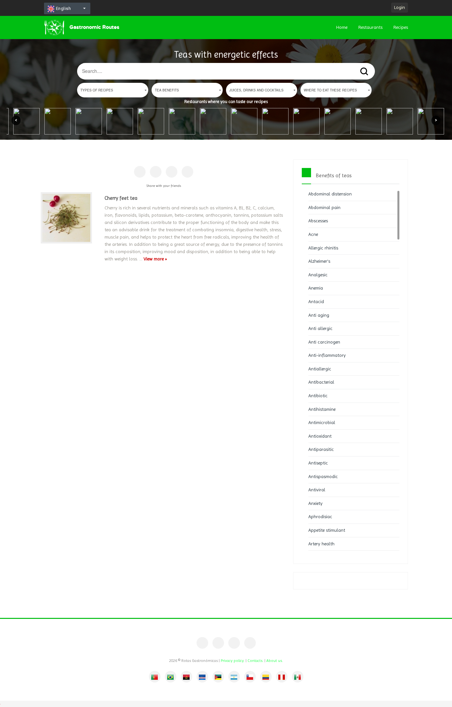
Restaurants (370, 27)
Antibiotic (318, 395)
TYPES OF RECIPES (96, 90)
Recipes (400, 27)
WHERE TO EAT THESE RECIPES (330, 90)
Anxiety (315, 503)
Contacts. (255, 660)
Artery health (321, 543)
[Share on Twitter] (171, 172)
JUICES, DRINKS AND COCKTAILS (256, 90)
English (63, 8)
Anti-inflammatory (327, 355)
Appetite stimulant (326, 530)
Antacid (316, 301)
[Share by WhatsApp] (187, 172)
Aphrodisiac (320, 516)
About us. (274, 660)
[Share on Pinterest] (155, 172)
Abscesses (318, 220)
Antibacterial (321, 382)
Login (399, 7)
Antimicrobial (321, 422)
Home (341, 27)
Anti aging (318, 315)
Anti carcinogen (324, 342)
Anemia (315, 288)
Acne (313, 234)
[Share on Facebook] (140, 172)
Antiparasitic (321, 449)
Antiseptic (318, 462)
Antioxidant (320, 436)
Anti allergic (320, 328)
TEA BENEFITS (167, 90)
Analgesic (318, 274)
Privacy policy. (233, 660)
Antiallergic (319, 368)
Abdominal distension (330, 193)
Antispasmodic (323, 476)
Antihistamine (322, 409)
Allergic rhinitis (323, 247)
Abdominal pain (324, 207)
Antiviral (316, 489)
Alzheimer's (319, 261)
